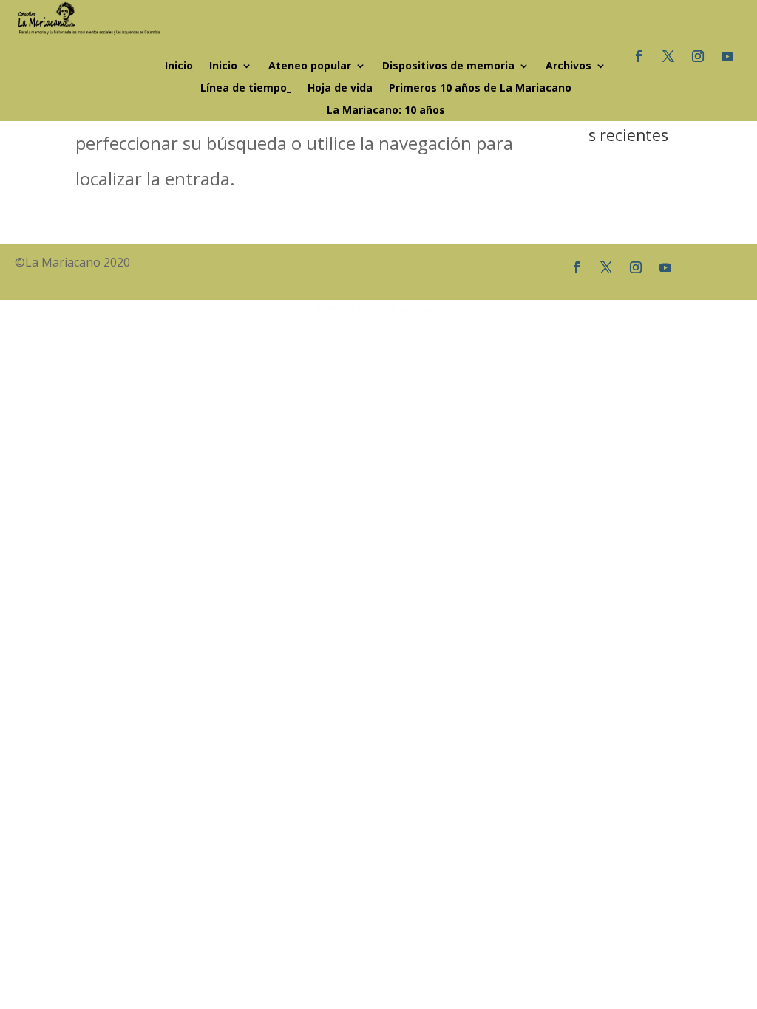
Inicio (179, 66)
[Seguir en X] (668, 56)
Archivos (568, 66)
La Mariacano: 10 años (386, 111)
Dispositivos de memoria (448, 66)
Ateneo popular (309, 66)
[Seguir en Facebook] (639, 56)
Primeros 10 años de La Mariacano (480, 89)
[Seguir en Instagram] (698, 56)
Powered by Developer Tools (378, 308)
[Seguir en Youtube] (727, 56)
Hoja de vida (340, 89)
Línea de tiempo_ (245, 89)
